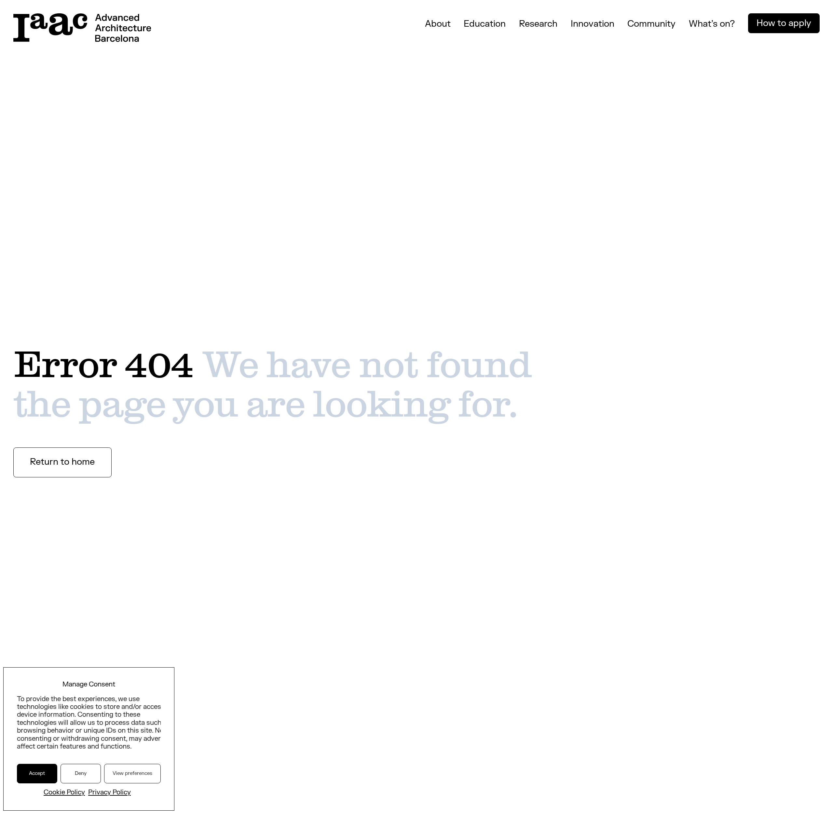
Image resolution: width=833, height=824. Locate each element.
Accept (37, 773)
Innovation (592, 24)
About (438, 24)
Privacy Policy (109, 792)
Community (651, 24)
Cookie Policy (64, 792)
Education (485, 24)
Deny (81, 773)
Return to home (62, 462)
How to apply (784, 23)
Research (538, 24)
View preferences (132, 773)
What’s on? (712, 24)
